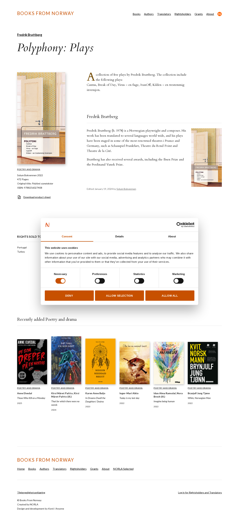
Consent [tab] (67, 236)
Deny (69, 295)
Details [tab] (119, 236)
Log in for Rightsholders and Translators (200, 492)
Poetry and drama (28, 169)
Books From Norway (45, 13)
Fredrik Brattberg (29, 35)
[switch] (100, 281)
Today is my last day (129, 397)
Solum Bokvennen (126, 188)
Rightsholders (182, 14)
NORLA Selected (219, 14)
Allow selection (119, 295)
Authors (149, 14)
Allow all (170, 295)
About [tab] (172, 236)
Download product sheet (37, 197)
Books (136, 14)
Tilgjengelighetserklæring (31, 492)
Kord (51, 508)
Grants (199, 14)
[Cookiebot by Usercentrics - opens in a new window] (179, 224)
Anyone (59, 508)
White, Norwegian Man (199, 397)
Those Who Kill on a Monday (31, 397)
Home (21, 468)
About (210, 14)
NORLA (34, 504)
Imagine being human (164, 401)
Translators (164, 14)
